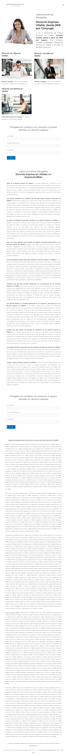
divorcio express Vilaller (12, 612)
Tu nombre (10, 136)
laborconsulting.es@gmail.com (48, 750)
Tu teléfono (10, 150)
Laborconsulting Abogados (39, 5)
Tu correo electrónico (13, 143)
